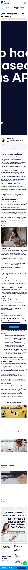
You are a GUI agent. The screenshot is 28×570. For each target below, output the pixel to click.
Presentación (17, 561)
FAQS (15, 545)
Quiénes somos (18, 546)
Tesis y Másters (5, 363)
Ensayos (16, 557)
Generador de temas (19, 551)
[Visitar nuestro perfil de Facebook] (3, 556)
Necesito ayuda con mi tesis (8, 465)
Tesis (16, 555)
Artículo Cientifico (18, 558)
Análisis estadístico (19, 560)
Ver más (3, 435)
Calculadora (17, 550)
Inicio (3, 8)
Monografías (17, 556)
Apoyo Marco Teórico (19, 562)
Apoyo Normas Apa (19, 563)
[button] (25, 2)
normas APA (21, 331)
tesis (25, 369)
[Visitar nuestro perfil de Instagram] (5, 556)
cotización (3, 394)
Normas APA (7, 8)
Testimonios (17, 549)
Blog (15, 547)
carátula (18, 223)
